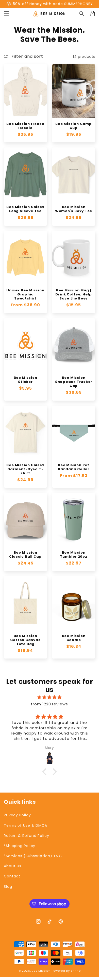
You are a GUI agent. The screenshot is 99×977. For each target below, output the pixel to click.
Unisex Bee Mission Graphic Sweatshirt (25, 294)
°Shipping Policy (19, 845)
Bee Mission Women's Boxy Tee (73, 209)
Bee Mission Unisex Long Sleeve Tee (25, 209)
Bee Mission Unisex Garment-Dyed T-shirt (25, 469)
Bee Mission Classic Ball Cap (25, 555)
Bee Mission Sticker (25, 380)
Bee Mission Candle (74, 638)
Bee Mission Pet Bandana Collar (73, 467)
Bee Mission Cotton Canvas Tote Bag (25, 640)
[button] (81, 13)
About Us (12, 866)
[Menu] (6, 13)
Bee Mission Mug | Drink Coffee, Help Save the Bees (73, 294)
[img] (49, 697)
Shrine (75, 971)
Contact (12, 876)
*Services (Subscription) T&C (33, 855)
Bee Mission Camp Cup (73, 126)
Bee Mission (41, 971)
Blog (8, 886)
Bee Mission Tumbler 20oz (73, 555)
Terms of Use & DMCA (25, 825)
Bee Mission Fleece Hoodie (25, 126)
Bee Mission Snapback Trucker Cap (73, 382)
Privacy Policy (17, 815)
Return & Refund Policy (26, 835)
